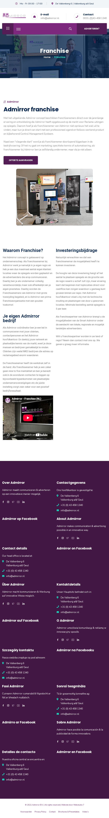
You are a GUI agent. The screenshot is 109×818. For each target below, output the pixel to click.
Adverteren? (91, 28)
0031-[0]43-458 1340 (95, 18)
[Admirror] (14, 15)
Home (47, 57)
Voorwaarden (26, 812)
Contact (52, 812)
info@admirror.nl (50, 18)
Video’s (85, 812)
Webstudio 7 (78, 805)
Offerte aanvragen (21, 160)
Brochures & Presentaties (68, 812)
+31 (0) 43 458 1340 (72, 505)
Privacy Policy (40, 812)
